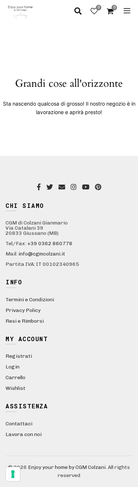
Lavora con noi (24, 434)
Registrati (19, 356)
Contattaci (19, 424)
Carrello (15, 377)
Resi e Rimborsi (25, 321)
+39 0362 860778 (49, 243)
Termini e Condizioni (30, 299)
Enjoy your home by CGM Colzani (67, 467)
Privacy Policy (23, 310)
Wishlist (99, 8)
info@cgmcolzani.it (41, 254)
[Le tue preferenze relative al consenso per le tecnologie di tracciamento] (13, 474)
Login (13, 367)
